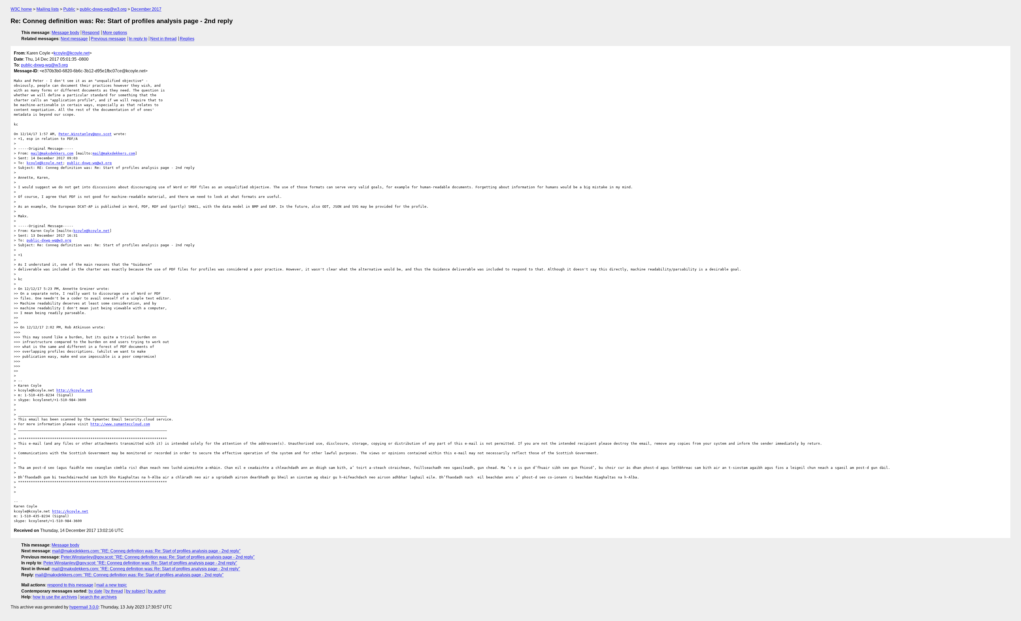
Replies (187, 38)
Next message (74, 38)
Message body (65, 32)
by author (157, 591)
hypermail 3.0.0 (83, 607)
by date (95, 591)
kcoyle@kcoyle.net (71, 53)
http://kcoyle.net (74, 390)
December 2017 (146, 9)
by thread (114, 591)
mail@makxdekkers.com (52, 153)
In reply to (138, 38)
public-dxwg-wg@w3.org (103, 9)
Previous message (108, 38)
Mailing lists (47, 9)
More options (115, 32)
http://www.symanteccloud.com (120, 424)
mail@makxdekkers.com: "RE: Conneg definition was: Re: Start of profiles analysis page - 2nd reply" (146, 551)
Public (69, 9)
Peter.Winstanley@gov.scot (85, 134)
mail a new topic (111, 585)
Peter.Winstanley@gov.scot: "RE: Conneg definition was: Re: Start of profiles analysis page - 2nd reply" (158, 557)
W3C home (21, 9)
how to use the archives (55, 597)
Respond (90, 32)
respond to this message (70, 585)
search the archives (98, 597)
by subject (135, 591)
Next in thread (163, 38)
